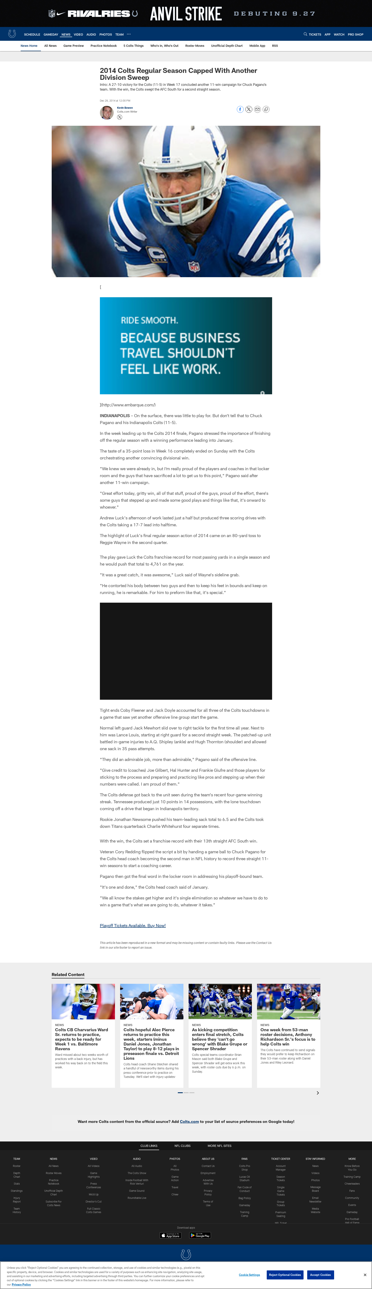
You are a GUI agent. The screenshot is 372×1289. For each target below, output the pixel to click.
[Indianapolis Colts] (186, 1255)
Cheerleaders (352, 1183)
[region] (186, 1275)
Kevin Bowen (125, 107)
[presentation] (318, 1093)
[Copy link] (266, 109)
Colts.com (189, 1121)
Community (352, 1197)
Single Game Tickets (281, 1191)
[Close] (365, 1275)
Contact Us (208, 1165)
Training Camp (352, 1176)
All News (54, 1165)
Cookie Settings (249, 1274)
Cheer (175, 1194)
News (53, 1158)
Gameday (244, 1205)
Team (16, 1158)
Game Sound (136, 1190)
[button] (186, 651)
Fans (352, 1190)
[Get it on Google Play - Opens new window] (200, 1237)
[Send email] (257, 111)
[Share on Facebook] (240, 111)
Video (94, 1158)
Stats (17, 1183)
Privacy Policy (21, 1284)
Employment (208, 1172)
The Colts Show (137, 1172)
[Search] (305, 34)
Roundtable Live (137, 1197)
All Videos (93, 1165)
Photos (175, 1158)
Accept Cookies (320, 1274)
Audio (137, 1158)
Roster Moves (54, 1172)
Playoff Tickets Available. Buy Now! (133, 925)
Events (352, 1204)
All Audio (137, 1165)
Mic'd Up (94, 1194)
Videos (315, 1172)
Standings (17, 1190)
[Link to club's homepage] (12, 34)
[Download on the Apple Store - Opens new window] (170, 1236)
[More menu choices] (128, 34)
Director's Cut (94, 1201)
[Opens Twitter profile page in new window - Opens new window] (119, 117)
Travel (175, 1187)
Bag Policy (245, 1197)
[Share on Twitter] (248, 111)
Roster (16, 1165)
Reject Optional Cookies (285, 1274)
